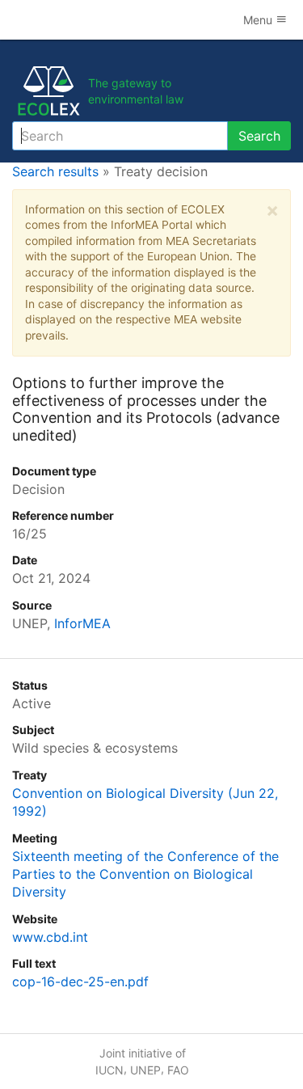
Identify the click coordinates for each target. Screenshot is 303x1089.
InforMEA (82, 623)
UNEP (145, 1070)
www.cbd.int (50, 937)
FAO (178, 1070)
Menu (259, 20)
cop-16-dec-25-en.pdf (80, 981)
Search (259, 136)
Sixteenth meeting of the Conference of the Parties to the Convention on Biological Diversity (145, 874)
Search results (55, 171)
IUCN (109, 1070)
